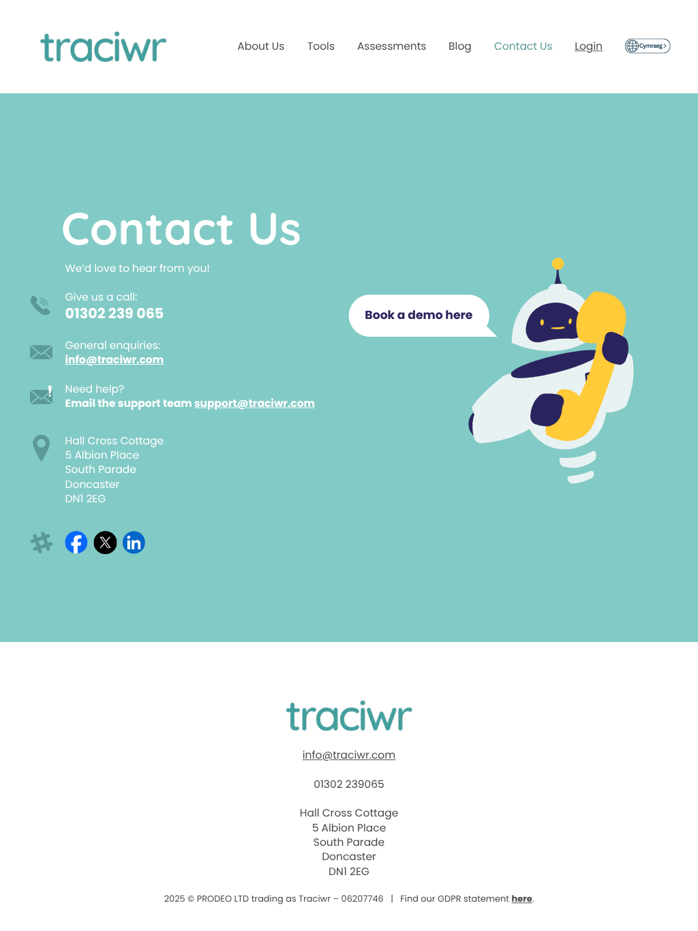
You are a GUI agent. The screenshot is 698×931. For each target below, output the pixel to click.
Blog (460, 46)
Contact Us (523, 46)
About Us (260, 46)
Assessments (392, 46)
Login (589, 46)
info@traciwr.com (114, 359)
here (522, 898)
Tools (321, 46)
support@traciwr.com (254, 402)
